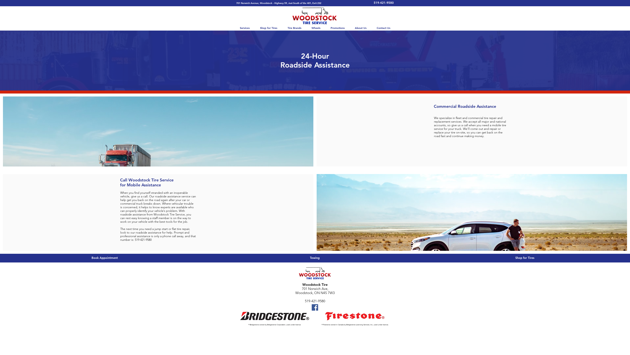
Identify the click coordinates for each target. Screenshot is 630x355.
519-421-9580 (315, 301)
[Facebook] (315, 307)
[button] (245, 28)
